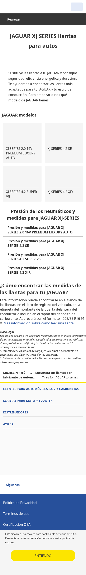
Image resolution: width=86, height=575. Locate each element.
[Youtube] (34, 486)
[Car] (77, 6)
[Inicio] (25, 6)
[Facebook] (27, 486)
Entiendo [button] (43, 555)
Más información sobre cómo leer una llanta (39, 323)
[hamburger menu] (7, 6)
